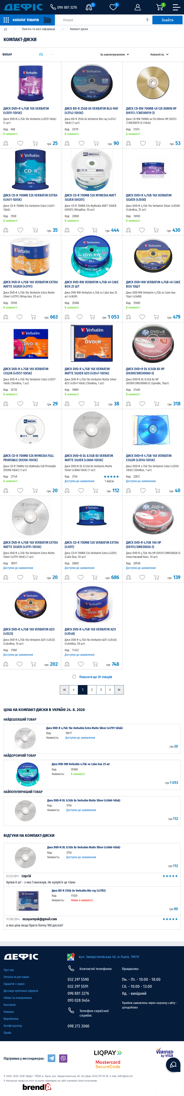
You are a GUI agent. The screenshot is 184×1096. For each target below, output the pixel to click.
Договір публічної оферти (21, 991)
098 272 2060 (78, 1026)
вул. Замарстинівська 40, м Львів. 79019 (109, 957)
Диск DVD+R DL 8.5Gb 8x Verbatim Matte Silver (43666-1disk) (89, 458)
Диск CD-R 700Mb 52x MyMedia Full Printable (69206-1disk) (28, 458)
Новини (9, 1012)
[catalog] (27, 19)
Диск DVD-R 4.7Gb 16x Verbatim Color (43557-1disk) (25, 371)
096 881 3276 (78, 993)
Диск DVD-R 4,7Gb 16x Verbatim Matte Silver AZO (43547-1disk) (87, 371)
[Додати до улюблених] (20, 143)
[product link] (25, 738)
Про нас (9, 970)
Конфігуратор (13, 1025)
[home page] (33, 957)
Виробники (11, 1018)
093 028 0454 (79, 1000)
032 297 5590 (78, 979)
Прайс (8, 1032)
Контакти (10, 1005)
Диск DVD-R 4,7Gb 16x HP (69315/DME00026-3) (143, 545)
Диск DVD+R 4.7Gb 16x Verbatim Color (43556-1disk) (149, 458)
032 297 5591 (78, 986)
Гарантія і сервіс (14, 984)
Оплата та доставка (16, 977)
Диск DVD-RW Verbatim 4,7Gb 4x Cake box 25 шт (81, 764)
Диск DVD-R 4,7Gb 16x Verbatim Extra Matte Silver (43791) (30, 284)
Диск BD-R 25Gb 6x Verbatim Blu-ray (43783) (79, 890)
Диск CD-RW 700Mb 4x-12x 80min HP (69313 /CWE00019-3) (151, 111)
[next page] (110, 690)
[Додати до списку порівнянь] (5, 143)
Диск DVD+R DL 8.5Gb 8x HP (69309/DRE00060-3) (145, 371)
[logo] (5, 29)
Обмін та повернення (18, 998)
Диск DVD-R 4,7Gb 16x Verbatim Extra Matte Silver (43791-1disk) (30, 545)
